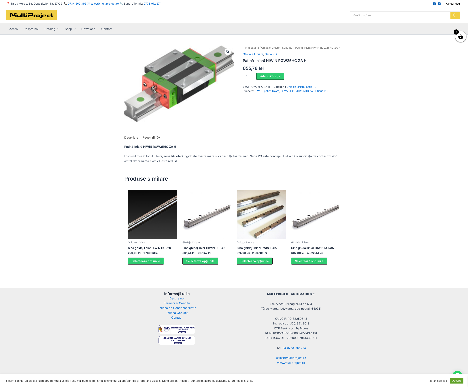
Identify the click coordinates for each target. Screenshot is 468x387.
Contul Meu (453, 3)
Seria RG (287, 47)
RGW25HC (287, 90)
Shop (68, 29)
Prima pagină (251, 47)
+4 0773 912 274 (294, 348)
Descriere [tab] (131, 137)
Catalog (49, 29)
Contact (106, 29)
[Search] (455, 15)
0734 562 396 (77, 3)
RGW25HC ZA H (305, 90)
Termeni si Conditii (177, 303)
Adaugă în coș (270, 76)
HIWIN (258, 90)
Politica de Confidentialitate (177, 308)
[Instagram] (439, 3)
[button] (57, 28)
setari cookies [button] (438, 380)
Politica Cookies (177, 313)
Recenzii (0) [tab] (151, 137)
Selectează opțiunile (146, 261)
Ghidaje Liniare (270, 47)
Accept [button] (456, 380)
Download (88, 29)
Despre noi (31, 29)
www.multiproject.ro (291, 363)
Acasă (13, 29)
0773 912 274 (152, 3)
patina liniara (271, 90)
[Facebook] (434, 3)
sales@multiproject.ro (104, 3)
